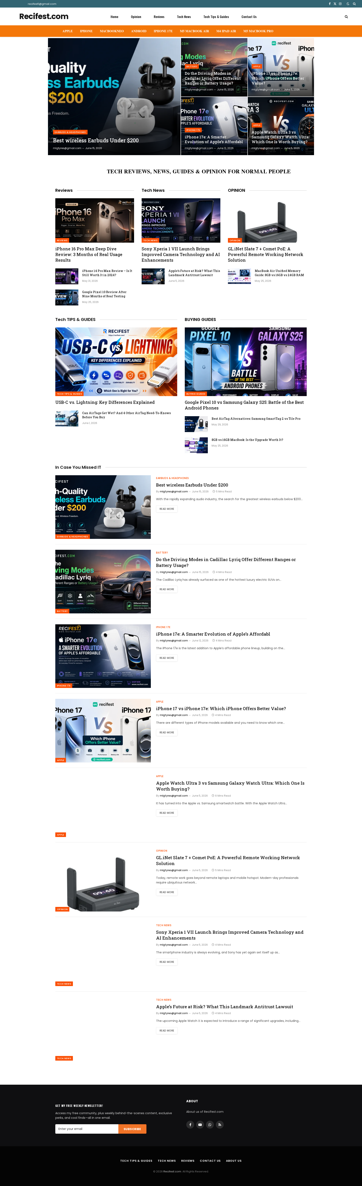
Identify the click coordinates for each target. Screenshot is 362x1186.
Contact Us (249, 16)
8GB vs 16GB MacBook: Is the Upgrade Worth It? (247, 440)
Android (138, 31)
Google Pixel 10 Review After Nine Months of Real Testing (104, 294)
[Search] (354, 4)
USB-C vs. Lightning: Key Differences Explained (105, 402)
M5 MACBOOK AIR (194, 31)
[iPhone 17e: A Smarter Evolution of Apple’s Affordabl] (214, 126)
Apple (67, 31)
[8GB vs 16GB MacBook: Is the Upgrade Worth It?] (196, 445)
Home (114, 16)
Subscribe (132, 1129)
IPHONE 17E (163, 31)
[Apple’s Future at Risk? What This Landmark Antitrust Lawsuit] (153, 276)
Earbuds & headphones (70, 132)
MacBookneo (112, 31)
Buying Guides (195, 393)
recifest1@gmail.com (42, 4)
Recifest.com (172, 1171)
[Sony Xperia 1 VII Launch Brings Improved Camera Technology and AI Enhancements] (181, 220)
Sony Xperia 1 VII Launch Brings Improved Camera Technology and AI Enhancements (181, 254)
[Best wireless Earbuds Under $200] (114, 96)
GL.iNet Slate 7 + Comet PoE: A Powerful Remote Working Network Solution (265, 254)
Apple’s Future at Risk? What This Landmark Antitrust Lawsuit (194, 273)
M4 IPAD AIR (226, 31)
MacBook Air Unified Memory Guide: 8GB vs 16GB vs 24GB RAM (279, 273)
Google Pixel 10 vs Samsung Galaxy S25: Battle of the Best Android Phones (244, 405)
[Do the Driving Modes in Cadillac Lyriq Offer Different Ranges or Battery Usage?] (214, 67)
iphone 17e (193, 130)
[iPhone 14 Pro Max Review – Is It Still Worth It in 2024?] (66, 276)
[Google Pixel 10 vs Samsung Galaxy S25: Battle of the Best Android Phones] (246, 361)
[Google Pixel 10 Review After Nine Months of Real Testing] (66, 297)
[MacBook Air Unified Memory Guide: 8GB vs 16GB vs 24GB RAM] (239, 276)
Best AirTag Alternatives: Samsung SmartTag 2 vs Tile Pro (256, 419)
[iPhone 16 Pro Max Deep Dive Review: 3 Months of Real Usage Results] (94, 220)
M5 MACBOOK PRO (258, 31)
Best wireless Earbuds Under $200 (96, 140)
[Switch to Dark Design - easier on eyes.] (348, 3)
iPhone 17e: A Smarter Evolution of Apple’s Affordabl (214, 139)
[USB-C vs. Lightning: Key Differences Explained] (116, 361)
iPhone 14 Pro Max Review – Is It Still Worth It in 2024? (107, 273)
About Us (234, 1161)
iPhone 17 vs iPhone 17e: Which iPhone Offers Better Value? (278, 78)
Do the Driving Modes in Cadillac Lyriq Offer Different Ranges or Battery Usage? (213, 78)
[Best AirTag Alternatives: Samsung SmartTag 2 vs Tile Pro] (196, 424)
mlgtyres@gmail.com (67, 148)
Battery (191, 66)
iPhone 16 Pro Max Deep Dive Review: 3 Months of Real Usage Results (88, 254)
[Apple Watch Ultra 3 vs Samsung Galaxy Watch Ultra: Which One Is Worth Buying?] (281, 126)
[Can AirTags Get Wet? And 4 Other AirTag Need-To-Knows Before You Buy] (66, 418)
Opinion (136, 16)
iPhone (86, 31)
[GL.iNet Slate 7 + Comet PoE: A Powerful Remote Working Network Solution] (267, 220)
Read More (167, 509)
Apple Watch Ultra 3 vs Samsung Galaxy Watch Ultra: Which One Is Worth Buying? (280, 137)
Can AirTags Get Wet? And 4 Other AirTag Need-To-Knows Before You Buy (126, 415)
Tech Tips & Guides (216, 16)
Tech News (184, 16)
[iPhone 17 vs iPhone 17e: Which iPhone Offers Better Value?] (281, 67)
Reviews (159, 16)
